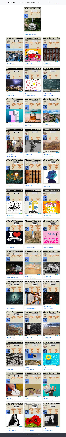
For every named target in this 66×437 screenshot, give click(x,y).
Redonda (34, 2)
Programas (24, 2)
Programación (29, 2)
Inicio (20, 2)
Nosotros (38, 2)
